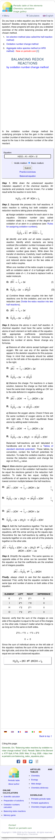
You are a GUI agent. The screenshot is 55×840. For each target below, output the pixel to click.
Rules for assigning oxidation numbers (29, 225)
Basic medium (37, 162)
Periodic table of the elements (27, 5)
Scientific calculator (12, 796)
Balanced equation (28, 175)
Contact (12, 825)
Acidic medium (21, 162)
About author (13, 784)
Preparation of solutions (14, 800)
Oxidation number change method (22, 43)
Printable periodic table (41, 798)
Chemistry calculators (23, 8)
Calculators (33, 15)
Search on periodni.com (20, 828)
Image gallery (20, 11)
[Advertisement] (27, 99)
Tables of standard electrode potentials (29, 447)
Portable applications (40, 802)
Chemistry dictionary (39, 787)
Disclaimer (33, 834)
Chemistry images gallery (41, 806)
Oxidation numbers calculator (12, 805)
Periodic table (14, 780)
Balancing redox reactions (15, 811)
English (49, 15)
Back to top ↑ (45, 736)
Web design (36, 783)
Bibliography (22, 834)
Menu (5, 15)
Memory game (10, 815)
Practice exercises (27, 171)
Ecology (34, 779)
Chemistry (35, 775)
